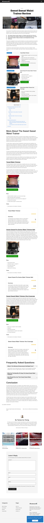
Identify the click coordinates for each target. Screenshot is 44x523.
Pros (10, 109)
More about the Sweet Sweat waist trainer (14, 106)
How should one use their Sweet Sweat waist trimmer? (17, 124)
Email (9, 477)
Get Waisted (4, 507)
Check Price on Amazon (12, 189)
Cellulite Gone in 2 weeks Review (21, 448)
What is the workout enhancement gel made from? (17, 121)
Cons (10, 110)
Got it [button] (35, 520)
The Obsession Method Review (34, 448)
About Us (17, 506)
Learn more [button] (39, 518)
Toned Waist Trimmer (11, 108)
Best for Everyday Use (11, 87)
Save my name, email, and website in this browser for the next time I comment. (22, 486)
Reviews (22, 8)
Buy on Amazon (24, 98)
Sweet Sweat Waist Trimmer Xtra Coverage (15, 115)
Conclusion (9, 126)
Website (9, 481)
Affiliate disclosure (19, 507)
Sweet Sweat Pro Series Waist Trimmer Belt (20, 229)
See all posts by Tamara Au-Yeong (22, 427)
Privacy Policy (18, 509)
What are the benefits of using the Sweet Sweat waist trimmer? (17, 123)
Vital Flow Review (5, 448)
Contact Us (17, 511)
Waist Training (4, 506)
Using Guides (4, 511)
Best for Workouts (10, 70)
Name (9, 472)
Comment (10, 459)
